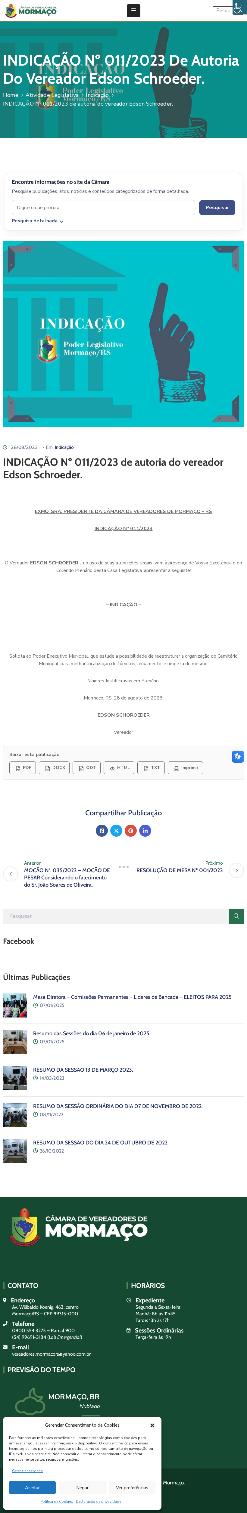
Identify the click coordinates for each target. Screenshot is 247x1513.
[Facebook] (102, 831)
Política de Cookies (56, 1501)
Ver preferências (132, 1488)
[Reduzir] (123, 866)
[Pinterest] (131, 831)
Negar (82, 1488)
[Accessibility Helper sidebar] (240, 7)
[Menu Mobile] (133, 10)
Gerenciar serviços (27, 1470)
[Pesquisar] (236, 916)
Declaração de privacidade (98, 1501)
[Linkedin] (145, 831)
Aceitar (32, 1488)
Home (10, 95)
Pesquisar (217, 207)
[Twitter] (116, 831)
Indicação (97, 95)
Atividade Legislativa (52, 95)
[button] (152, 1425)
